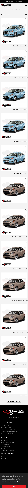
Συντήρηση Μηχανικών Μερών (7, 450)
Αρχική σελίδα (10, 9)
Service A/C (3, 448)
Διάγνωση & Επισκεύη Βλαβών (7, 442)
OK (14, 486)
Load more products (14, 401)
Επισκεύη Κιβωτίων (5, 446)
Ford (17, 9)
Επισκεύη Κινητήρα (5, 444)
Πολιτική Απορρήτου (5, 458)
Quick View (26, 19)
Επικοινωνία (4, 460)
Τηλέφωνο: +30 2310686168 (8, 429)
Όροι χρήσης (4, 456)
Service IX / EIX (4, 440)
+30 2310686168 (18, 1)
